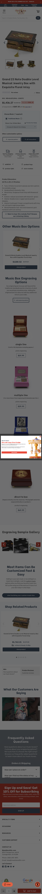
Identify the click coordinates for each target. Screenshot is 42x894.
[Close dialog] (40, 436)
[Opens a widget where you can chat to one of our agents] (7, 884)
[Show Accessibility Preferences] (37, 884)
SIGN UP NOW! (14, 452)
